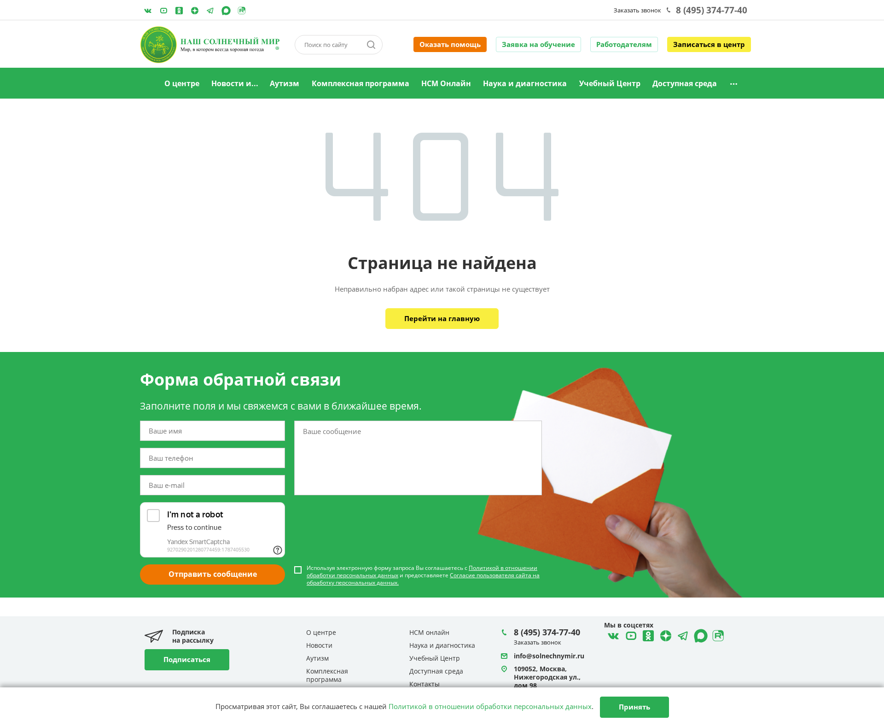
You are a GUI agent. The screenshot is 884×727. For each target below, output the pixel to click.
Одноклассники (179, 10)
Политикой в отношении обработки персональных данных (490, 706)
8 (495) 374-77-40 (711, 10)
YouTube (163, 10)
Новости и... (234, 83)
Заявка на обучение (538, 44)
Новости (319, 645)
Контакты (424, 684)
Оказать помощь (450, 44)
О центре (181, 83)
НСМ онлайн (429, 632)
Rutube (242, 10)
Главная (147, 84)
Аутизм (284, 83)
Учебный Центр (609, 83)
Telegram (195, 10)
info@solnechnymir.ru (549, 655)
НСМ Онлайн (446, 83)
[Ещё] (733, 84)
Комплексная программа (360, 83)
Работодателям (624, 44)
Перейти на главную (442, 318)
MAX (226, 10)
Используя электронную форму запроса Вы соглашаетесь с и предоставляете (423, 575)
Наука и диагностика (525, 83)
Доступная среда (684, 83)
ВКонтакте (148, 10)
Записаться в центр (709, 44)
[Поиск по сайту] (371, 44)
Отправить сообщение (213, 574)
